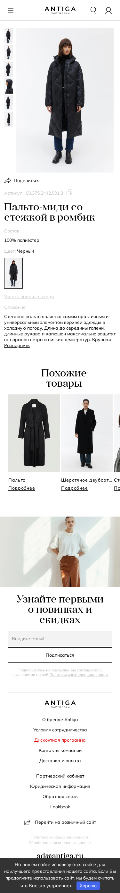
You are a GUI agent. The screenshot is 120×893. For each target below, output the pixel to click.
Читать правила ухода (29, 296)
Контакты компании (60, 750)
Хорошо (88, 886)
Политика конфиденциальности (60, 837)
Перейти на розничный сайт (65, 822)
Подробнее (21, 488)
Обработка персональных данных (60, 842)
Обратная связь (60, 796)
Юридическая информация (60, 786)
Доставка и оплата (60, 760)
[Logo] (60, 10)
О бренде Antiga (60, 719)
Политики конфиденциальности (78, 674)
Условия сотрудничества (60, 730)
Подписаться (60, 655)
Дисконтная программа (60, 740)
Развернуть (17, 345)
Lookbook (60, 807)
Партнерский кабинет (60, 776)
